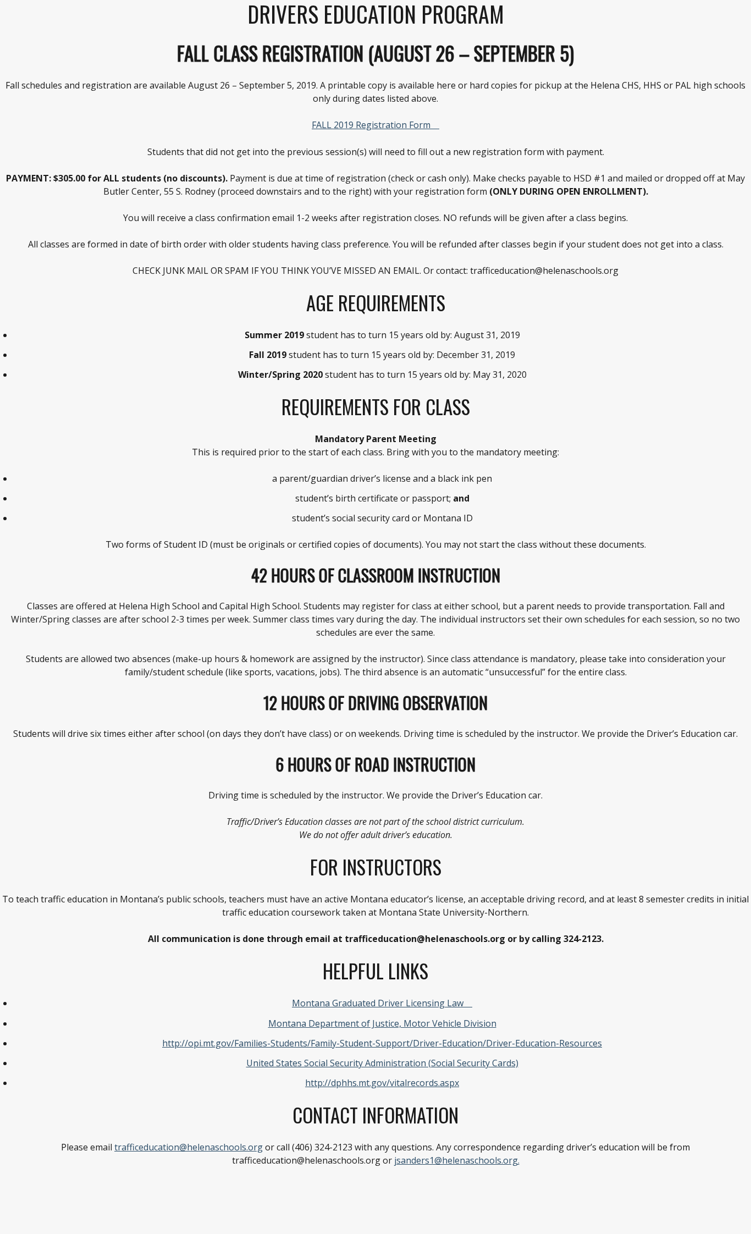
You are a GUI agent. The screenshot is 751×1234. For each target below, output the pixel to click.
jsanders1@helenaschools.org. (457, 1160)
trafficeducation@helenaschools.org (188, 1147)
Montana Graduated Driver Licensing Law (377, 1003)
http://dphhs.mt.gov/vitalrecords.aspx (382, 1083)
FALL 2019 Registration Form (371, 125)
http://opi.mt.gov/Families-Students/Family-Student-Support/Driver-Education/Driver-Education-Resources (382, 1043)
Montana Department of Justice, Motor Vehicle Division (382, 1023)
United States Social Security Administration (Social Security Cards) (382, 1063)
